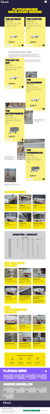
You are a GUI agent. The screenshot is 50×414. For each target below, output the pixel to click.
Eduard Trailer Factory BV (6, 406)
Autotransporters (13, 406)
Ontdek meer (42, 371)
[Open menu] (47, 2)
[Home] (5, 2)
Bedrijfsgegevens (20, 406)
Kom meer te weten (11, 412)
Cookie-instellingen (44, 410)
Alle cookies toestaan (27, 410)
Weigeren (36, 410)
